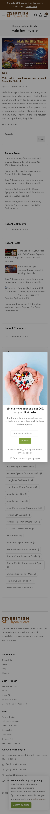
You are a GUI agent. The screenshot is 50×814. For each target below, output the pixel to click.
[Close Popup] (44, 354)
